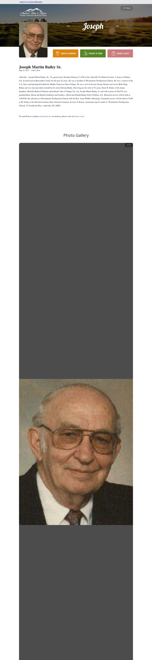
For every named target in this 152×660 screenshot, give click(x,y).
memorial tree (46, 116)
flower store (79, 116)
